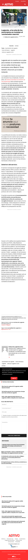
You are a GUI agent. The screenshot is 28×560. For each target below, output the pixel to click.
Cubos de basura (6, 50)
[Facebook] (6, 40)
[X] (9, 40)
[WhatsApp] (12, 40)
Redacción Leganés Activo (11, 37)
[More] (21, 40)
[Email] (15, 40)
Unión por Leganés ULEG (7, 52)
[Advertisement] (14, 224)
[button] (25, 4)
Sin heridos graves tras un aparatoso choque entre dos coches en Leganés (13, 507)
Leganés (13, 50)
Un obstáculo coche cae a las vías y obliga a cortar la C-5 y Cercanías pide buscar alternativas (12, 457)
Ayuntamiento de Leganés (11, 48)
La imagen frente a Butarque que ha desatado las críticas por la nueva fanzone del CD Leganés (13, 522)
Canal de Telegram (5, 325)
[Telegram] (18, 40)
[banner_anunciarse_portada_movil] (14, 124)
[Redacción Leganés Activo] (5, 352)
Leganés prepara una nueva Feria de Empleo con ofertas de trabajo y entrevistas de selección (13, 446)
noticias (16, 45)
